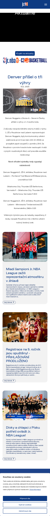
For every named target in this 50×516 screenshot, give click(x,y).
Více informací (35, 489)
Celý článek (8, 302)
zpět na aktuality (26, 53)
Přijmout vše (25, 498)
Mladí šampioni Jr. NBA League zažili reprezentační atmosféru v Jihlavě (25, 275)
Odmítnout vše (25, 511)
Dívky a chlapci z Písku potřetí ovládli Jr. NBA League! (23, 431)
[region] (25, 494)
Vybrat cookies (25, 505)
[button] (45, 4)
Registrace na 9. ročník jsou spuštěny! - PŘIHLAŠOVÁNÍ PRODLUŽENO (23, 355)
